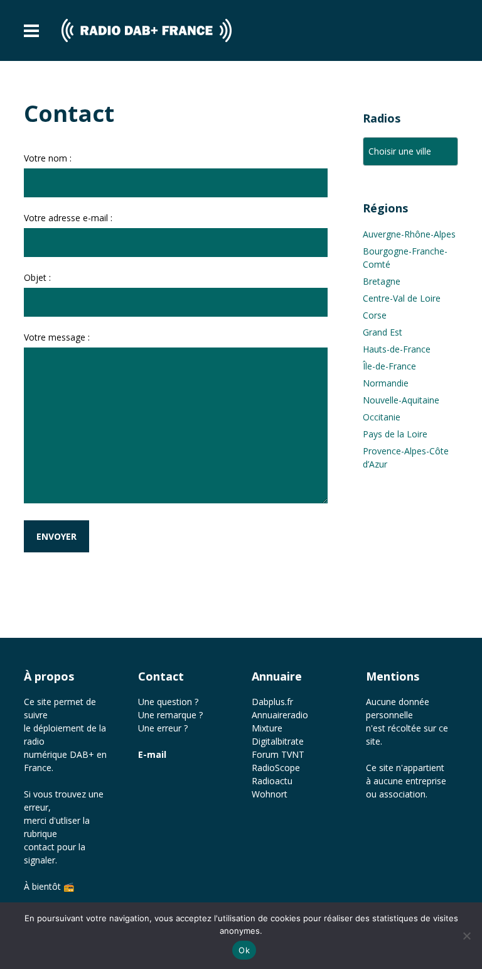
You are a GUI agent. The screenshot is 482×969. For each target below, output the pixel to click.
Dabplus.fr (272, 702)
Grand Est (382, 332)
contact (39, 847)
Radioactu (272, 781)
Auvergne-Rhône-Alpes (409, 234)
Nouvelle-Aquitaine (401, 400)
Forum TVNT (278, 754)
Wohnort (269, 794)
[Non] (466, 935)
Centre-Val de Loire (402, 298)
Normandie (386, 383)
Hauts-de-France (397, 349)
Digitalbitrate (278, 741)
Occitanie (381, 417)
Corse (375, 315)
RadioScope (276, 768)
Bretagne (381, 281)
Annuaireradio (280, 715)
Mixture (267, 728)
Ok (244, 950)
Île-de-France (389, 366)
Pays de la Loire (395, 434)
